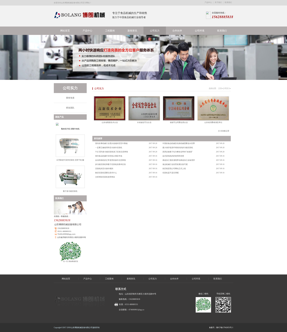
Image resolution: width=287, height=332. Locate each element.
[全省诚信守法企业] (144, 108)
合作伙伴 (177, 30)
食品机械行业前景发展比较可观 (175, 164)
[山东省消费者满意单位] (213, 108)
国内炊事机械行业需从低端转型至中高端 (111, 143)
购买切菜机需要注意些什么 (106, 173)
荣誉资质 (70, 98)
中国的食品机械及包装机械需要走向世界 (178, 143)
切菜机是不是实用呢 (170, 173)
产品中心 (208, 2)
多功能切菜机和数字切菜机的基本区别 (110, 164)
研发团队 (70, 108)
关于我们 (218, 2)
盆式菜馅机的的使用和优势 (173, 156)
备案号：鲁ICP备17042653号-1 (221, 327)
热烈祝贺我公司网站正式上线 (174, 168)
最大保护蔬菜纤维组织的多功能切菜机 (177, 148)
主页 (220, 88)
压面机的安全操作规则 (104, 168)
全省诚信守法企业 (144, 122)
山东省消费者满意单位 (213, 122)
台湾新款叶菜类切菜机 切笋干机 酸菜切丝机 (70, 161)
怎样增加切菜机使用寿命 (105, 177)
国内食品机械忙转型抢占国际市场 (108, 156)
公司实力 (154, 30)
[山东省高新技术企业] (110, 108)
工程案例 (110, 30)
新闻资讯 (132, 30)
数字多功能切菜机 (70, 191)
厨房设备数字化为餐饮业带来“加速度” (177, 152)
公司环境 (199, 30)
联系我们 (228, 2)
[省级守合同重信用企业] (179, 108)
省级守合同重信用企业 (179, 122)
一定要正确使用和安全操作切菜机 (108, 148)
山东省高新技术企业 (110, 122)
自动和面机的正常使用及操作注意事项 (110, 160)
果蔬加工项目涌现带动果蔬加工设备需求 (178, 160)
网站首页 (65, 30)
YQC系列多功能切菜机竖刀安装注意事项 (111, 152)
